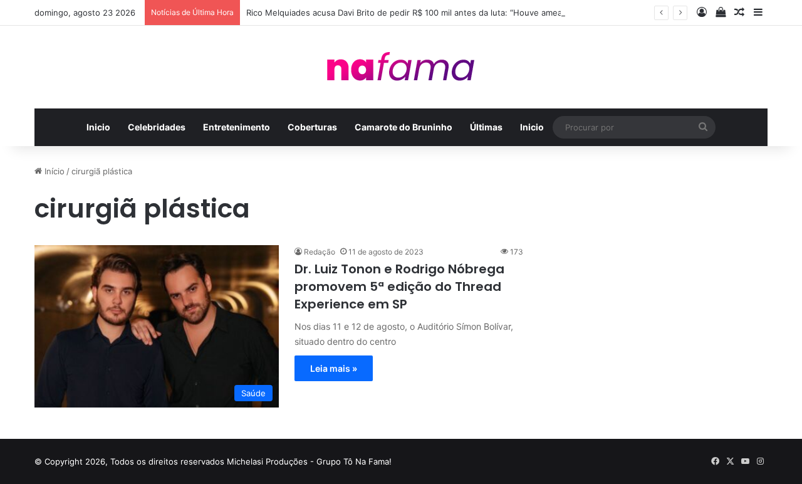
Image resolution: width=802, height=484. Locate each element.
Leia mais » (333, 368)
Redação (319, 251)
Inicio (98, 127)
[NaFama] (401, 67)
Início (53, 171)
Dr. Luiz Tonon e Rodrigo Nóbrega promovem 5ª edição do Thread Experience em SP (399, 286)
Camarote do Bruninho (403, 127)
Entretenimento (236, 127)
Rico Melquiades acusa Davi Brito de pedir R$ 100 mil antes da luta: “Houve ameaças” (412, 13)
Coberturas (312, 127)
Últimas (486, 127)
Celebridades (156, 127)
